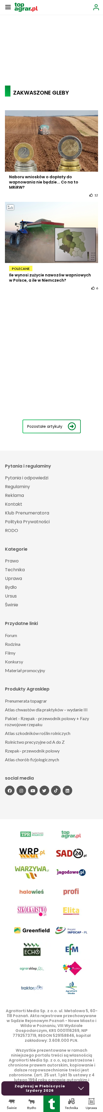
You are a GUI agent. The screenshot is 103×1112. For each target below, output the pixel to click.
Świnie (11, 605)
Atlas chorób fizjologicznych (32, 759)
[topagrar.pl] (26, 6)
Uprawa (13, 578)
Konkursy (14, 661)
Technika (15, 570)
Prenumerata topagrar (26, 700)
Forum (11, 635)
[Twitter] (44, 790)
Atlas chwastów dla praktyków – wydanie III (46, 709)
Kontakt (13, 504)
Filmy (10, 652)
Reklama (14, 495)
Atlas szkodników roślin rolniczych (37, 733)
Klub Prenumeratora (27, 513)
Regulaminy (17, 486)
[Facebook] (10, 790)
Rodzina (12, 644)
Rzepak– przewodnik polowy (32, 750)
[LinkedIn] (67, 790)
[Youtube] (33, 790)
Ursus (11, 596)
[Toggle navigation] (8, 7)
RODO (11, 530)
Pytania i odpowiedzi (26, 478)
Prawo (12, 561)
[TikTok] (56, 790)
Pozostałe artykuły (44, 426)
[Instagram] (21, 790)
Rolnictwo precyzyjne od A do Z (35, 742)
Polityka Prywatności (27, 522)
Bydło (11, 587)
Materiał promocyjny (25, 670)
